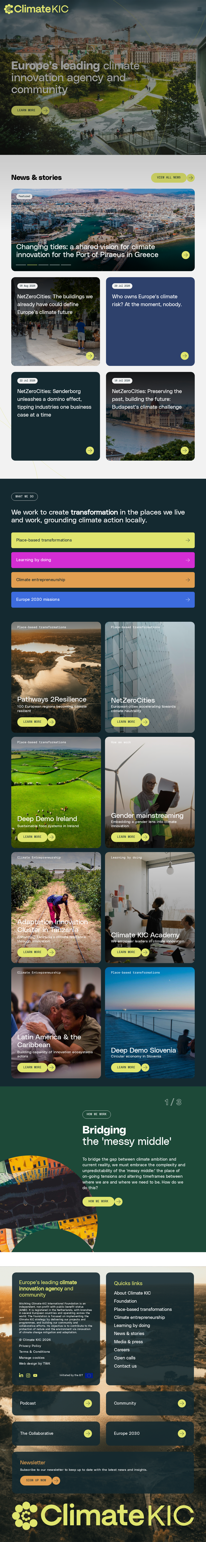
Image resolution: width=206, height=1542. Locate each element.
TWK (46, 1363)
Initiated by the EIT (71, 1375)
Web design (28, 1363)
